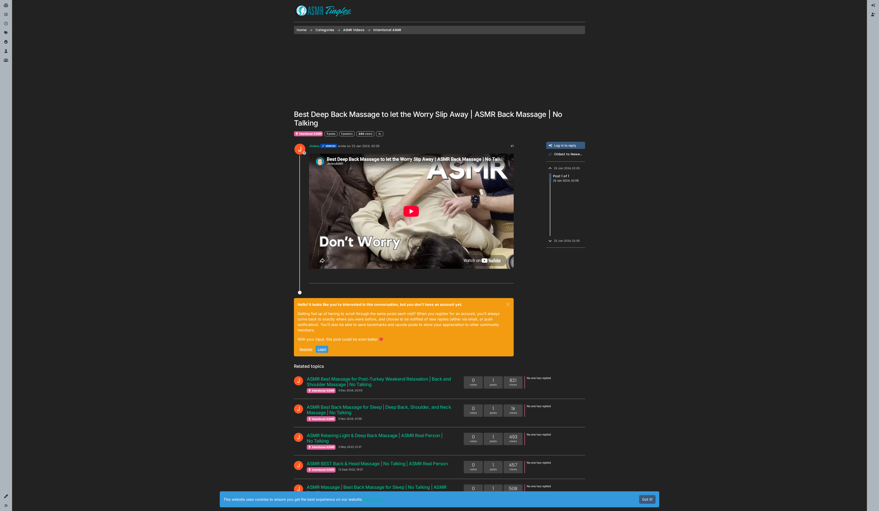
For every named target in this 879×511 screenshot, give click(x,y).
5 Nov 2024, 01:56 (350, 418)
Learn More (374, 499)
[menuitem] (873, 5)
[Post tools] (510, 277)
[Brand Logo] (324, 10)
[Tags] (6, 33)
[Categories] (6, 14)
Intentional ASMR (310, 133)
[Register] (873, 14)
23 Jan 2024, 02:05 (366, 146)
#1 (512, 146)
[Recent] (6, 23)
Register (306, 349)
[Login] (873, 5)
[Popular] (6, 42)
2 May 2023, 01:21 (349, 447)
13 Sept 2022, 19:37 (350, 469)
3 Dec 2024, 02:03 (350, 390)
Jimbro (314, 146)
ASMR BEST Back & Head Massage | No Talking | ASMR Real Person (377, 463)
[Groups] (6, 60)
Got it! (647, 499)
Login (322, 349)
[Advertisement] (439, 72)
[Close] (508, 304)
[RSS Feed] (379, 133)
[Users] (6, 51)
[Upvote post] (492, 277)
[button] (6, 496)
